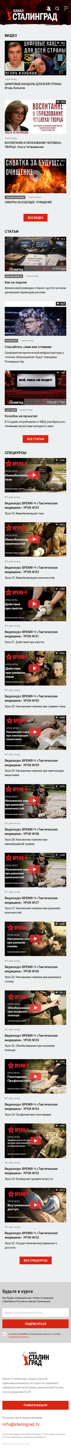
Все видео (35, 217)
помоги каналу (36, 1405)
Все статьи (35, 439)
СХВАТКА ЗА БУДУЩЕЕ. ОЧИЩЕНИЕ (28, 202)
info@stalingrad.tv (20, 1424)
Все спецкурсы (35, 1260)
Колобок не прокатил (21, 416)
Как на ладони (16, 282)
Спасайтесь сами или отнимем (28, 347)
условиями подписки (19, 1337)
